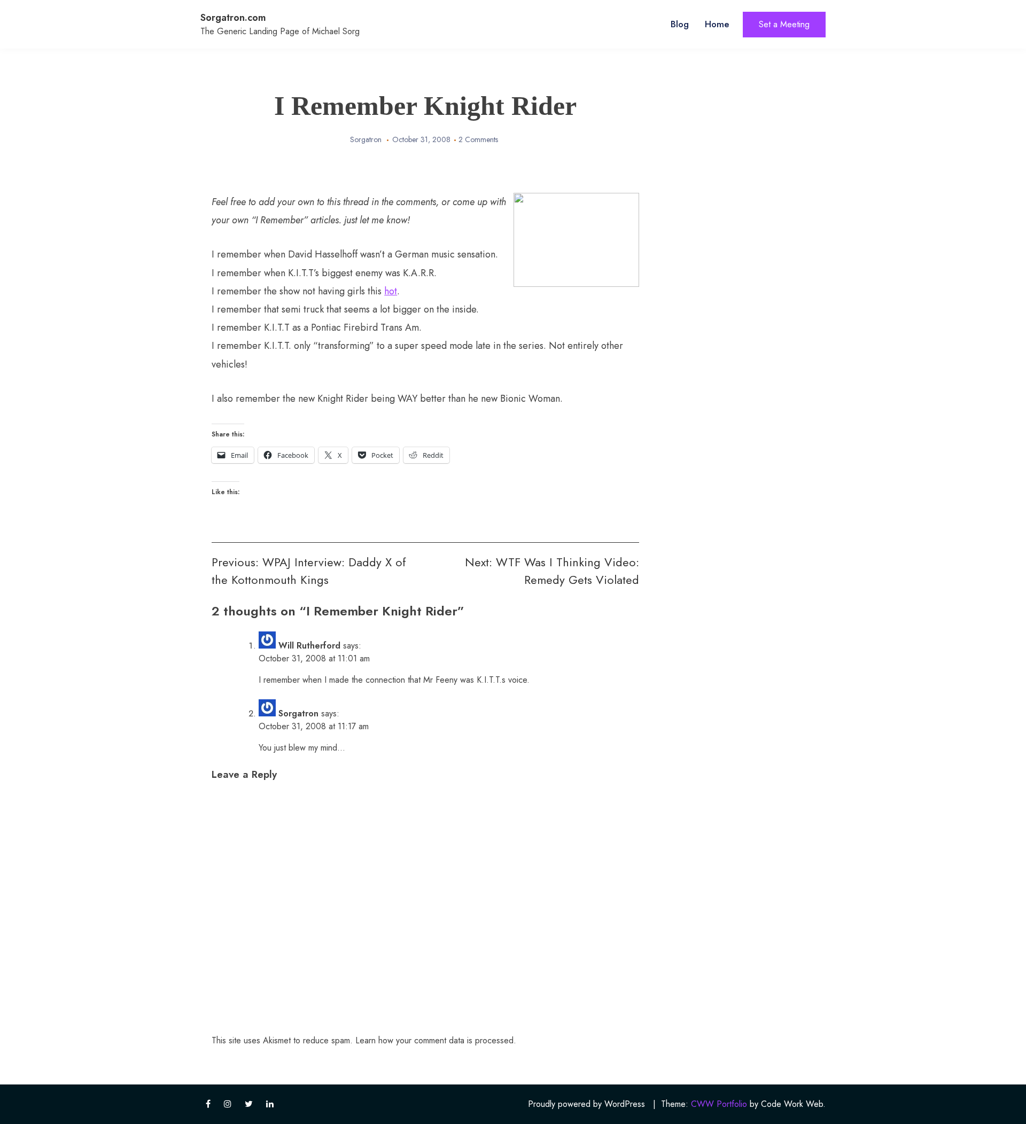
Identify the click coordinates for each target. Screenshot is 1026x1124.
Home (717, 24)
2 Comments (478, 139)
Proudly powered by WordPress (586, 1104)
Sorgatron (366, 139)
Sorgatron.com (233, 18)
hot (390, 291)
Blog (680, 24)
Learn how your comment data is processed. (435, 1040)
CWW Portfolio (719, 1104)
